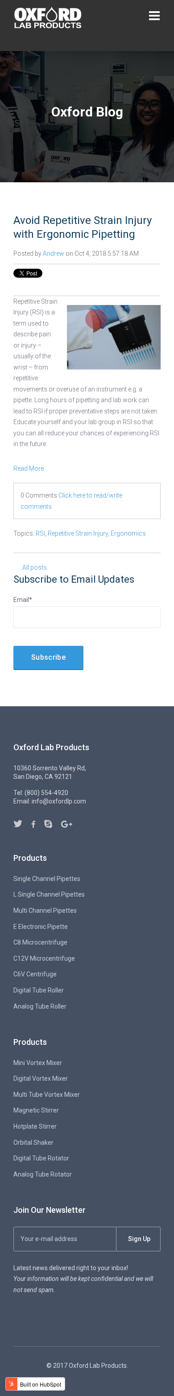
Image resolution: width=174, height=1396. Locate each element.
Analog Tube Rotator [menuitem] (42, 1174)
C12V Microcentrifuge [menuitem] (44, 958)
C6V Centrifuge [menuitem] (35, 974)
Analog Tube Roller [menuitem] (39, 1006)
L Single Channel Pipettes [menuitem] (49, 894)
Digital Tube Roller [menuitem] (38, 990)
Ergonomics (128, 533)
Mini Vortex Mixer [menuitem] (37, 1062)
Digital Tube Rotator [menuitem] (41, 1158)
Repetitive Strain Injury (78, 533)
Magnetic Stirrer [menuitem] (36, 1110)
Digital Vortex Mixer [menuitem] (40, 1078)
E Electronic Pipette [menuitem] (40, 926)
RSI (40, 533)
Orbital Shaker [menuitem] (33, 1142)
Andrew (53, 253)
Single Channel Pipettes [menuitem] (46, 878)
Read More (28, 468)
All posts (34, 567)
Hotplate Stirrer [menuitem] (35, 1126)
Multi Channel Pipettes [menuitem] (45, 910)
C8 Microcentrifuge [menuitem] (40, 942)
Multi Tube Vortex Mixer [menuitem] (46, 1094)
